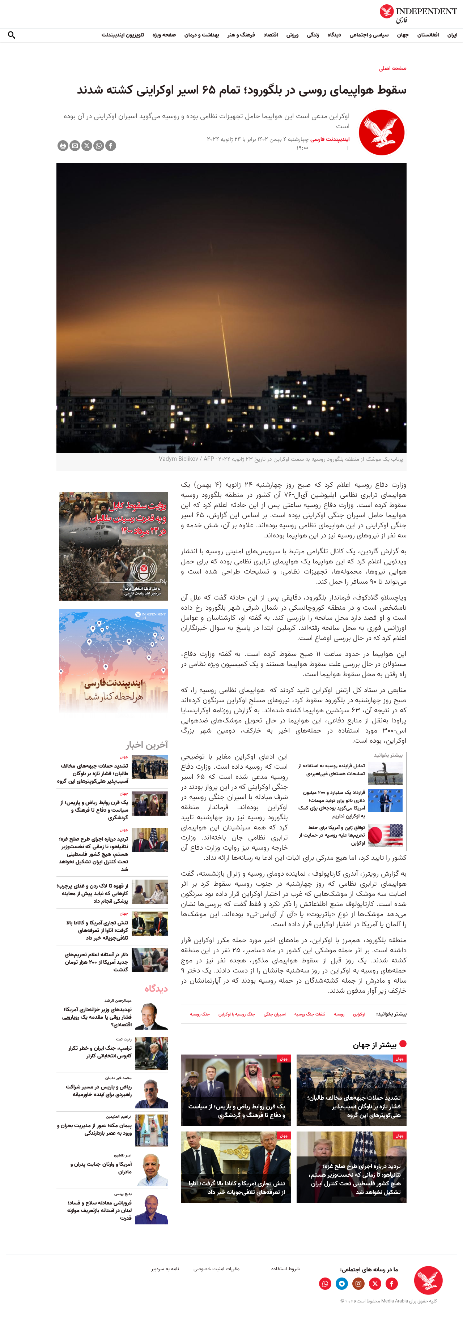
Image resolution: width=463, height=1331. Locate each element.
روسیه (339, 1014)
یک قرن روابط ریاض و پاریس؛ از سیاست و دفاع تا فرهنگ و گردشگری (236, 1111)
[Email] (74, 145)
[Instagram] (358, 1284)
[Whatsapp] (98, 145)
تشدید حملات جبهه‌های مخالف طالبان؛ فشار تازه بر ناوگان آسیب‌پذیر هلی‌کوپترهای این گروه (354, 1107)
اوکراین (359, 1014)
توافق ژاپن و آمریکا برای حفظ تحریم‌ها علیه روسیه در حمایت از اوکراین (332, 835)
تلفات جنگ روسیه (309, 1014)
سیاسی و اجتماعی (369, 35)
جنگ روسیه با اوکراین (236, 1014)
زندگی (313, 35)
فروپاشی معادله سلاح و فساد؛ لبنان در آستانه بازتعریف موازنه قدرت (99, 1211)
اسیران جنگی (275, 1014)
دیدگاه (334, 35)
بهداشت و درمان (201, 35)
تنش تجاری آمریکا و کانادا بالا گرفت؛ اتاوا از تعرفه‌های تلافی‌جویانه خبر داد (237, 1188)
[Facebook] (110, 145)
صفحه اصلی (393, 68)
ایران (452, 35)
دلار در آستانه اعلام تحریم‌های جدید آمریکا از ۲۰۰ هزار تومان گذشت (96, 962)
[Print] (63, 145)
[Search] (11, 35)
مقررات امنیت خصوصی (216, 1269)
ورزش (292, 35)
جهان (403, 35)
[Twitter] (86, 145)
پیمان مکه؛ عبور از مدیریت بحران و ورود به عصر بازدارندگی (94, 1129)
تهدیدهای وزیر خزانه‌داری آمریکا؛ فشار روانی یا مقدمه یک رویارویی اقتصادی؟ (97, 1017)
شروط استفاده (285, 1269)
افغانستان (428, 35)
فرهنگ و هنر (241, 35)
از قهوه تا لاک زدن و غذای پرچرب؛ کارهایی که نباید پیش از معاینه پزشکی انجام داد (92, 894)
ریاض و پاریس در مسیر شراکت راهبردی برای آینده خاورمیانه (99, 1091)
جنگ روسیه (200, 1014)
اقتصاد (271, 35)
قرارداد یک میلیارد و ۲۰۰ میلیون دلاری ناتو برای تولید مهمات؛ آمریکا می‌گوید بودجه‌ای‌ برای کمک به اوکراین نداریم (331, 804)
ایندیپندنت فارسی (330, 139)
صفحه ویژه (164, 35)
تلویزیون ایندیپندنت (123, 35)
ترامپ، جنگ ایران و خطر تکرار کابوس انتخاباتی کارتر (100, 1052)
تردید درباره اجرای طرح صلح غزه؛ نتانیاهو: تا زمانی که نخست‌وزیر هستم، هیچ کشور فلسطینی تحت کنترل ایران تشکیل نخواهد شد (355, 1179)
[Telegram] (342, 1284)
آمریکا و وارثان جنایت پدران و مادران (101, 1168)
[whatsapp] (325, 1284)
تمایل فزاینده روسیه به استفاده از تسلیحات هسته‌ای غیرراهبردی (331, 770)
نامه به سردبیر (165, 1269)
